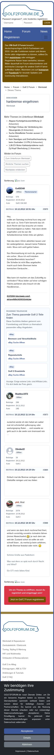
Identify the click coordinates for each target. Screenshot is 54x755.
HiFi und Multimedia (11, 653)
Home (8, 31)
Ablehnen (27, 744)
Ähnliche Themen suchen (17, 164)
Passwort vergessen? (12, 19)
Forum (26, 31)
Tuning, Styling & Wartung (14, 649)
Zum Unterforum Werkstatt (17, 158)
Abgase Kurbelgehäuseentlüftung (24, 121)
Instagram (43, 69)
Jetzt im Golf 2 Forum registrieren (27, 599)
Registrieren (12, 37)
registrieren (15, 57)
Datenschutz (33, 751)
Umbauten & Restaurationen (15, 658)
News (44, 31)
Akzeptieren (27, 731)
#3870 (45, 209)
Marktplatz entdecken (15, 170)
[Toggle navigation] (46, 37)
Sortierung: (9, 180)
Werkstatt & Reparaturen (13, 641)
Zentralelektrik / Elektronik (14, 645)
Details (27, 738)
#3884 (45, 470)
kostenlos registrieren (38, 19)
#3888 (45, 523)
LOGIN (47, 23)
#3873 (45, 415)
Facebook (14, 73)
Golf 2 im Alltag (9, 664)
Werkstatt (42, 87)
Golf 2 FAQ (7, 677)
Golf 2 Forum (29, 87)
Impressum (20, 751)
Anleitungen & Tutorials (12, 673)
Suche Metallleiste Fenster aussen (24, 133)
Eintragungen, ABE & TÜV (14, 668)
